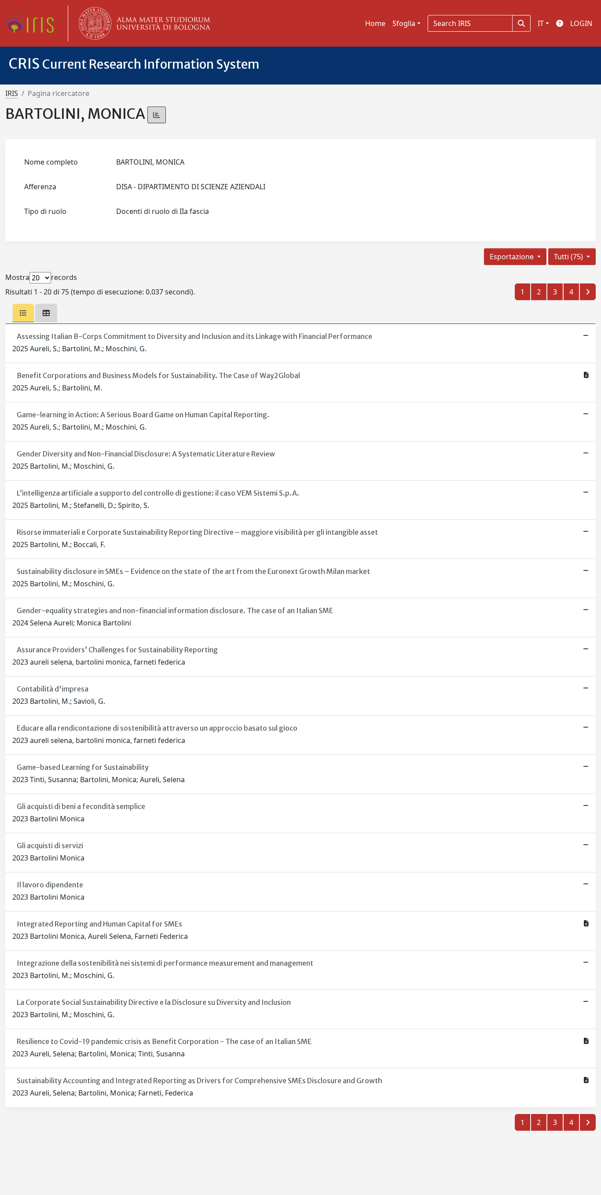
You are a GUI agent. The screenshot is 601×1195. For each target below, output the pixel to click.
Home (375, 23)
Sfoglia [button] (403, 23)
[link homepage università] (142, 23)
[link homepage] (33, 23)
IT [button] (541, 23)
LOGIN (581, 23)
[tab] (23, 313)
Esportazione (512, 256)
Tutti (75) (569, 256)
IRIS (11, 93)
